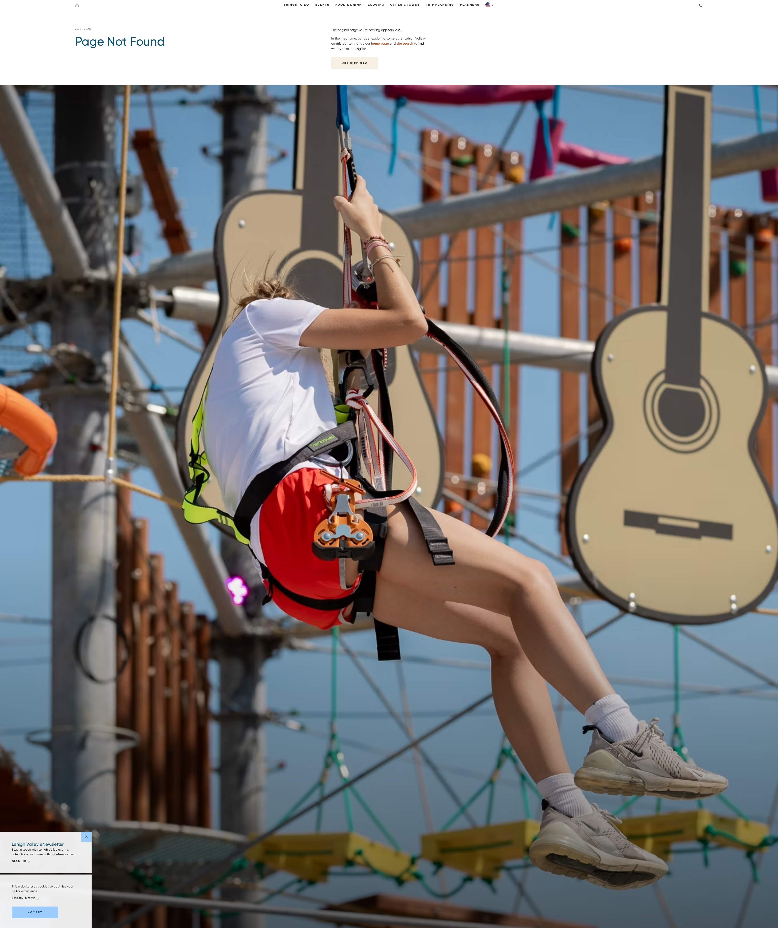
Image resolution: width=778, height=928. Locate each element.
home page (380, 43)
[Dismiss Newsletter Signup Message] (86, 837)
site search (404, 43)
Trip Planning (440, 4)
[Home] (77, 5)
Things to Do (296, 4)
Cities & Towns (405, 4)
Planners (469, 4)
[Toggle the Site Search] (701, 5)
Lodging (376, 4)
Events (322, 4)
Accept (35, 912)
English (489, 5)
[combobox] (489, 5)
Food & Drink (348, 4)
